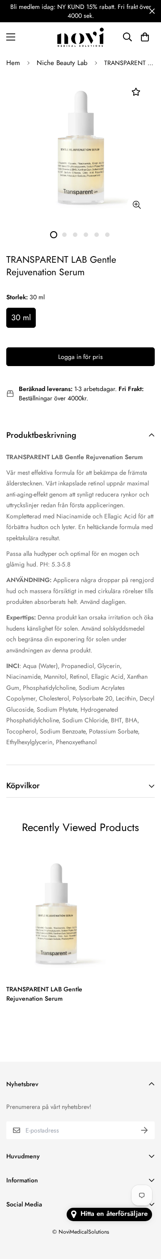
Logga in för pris (80, 356)
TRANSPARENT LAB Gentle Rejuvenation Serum (44, 994)
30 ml (21, 317)
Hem (13, 63)
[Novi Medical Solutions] (80, 37)
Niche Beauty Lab (62, 63)
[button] (145, 37)
